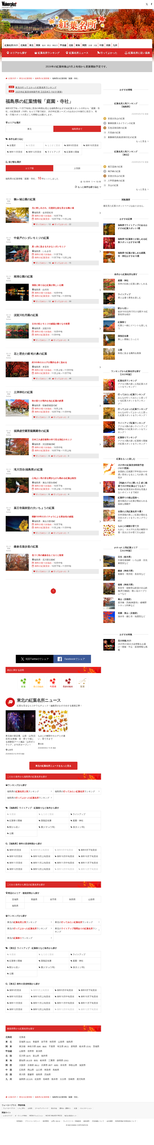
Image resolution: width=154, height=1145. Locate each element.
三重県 (51, 1060)
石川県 (22, 1055)
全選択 (12, 145)
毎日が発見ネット (71, 1116)
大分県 (63, 1079)
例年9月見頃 (72, 145)
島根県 (56, 1069)
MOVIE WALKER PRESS (54, 1116)
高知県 (47, 1074)
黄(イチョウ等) (48, 827)
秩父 (66, 1046)
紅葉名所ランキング (49, 52)
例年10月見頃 (92, 145)
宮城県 (15, 899)
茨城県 (96, 1046)
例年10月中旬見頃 (65, 856)
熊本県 (54, 1079)
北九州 (29, 1079)
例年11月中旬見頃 (65, 862)
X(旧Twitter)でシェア (37, 659)
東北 (31, 45)
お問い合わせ (55, 1121)
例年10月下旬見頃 (89, 856)
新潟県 (39, 1051)
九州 (115, 45)
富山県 (36, 1055)
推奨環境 (46, 1121)
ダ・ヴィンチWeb (21, 1116)
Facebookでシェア (75, 659)
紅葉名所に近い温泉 (139, 52)
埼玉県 (60, 1046)
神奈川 (55, 45)
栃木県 (82, 1046)
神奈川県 (32, 1046)
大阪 (95, 45)
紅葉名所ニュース (78, 52)
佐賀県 (38, 1079)
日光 (88, 1046)
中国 (101, 45)
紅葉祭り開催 (72, 151)
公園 (11, 833)
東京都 (22, 1046)
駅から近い (14, 827)
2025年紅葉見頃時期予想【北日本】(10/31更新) (38, 91)
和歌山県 (73, 1065)
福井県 (44, 1055)
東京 (49, 45)
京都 (90, 45)
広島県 (22, 1069)
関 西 (9, 1065)
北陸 (71, 45)
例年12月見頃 (34, 151)
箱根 (39, 1046)
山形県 (91, 899)
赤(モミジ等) (79, 827)
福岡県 (22, 1079)
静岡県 (60, 1060)
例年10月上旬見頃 (41, 856)
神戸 (50, 1065)
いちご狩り (21, 1108)
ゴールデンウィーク (41, 1108)
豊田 (35, 1060)
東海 (78, 45)
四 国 (9, 1074)
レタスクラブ (7, 1116)
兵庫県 (44, 1065)
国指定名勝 (46, 820)
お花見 (30, 1108)
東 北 (9, 1041)
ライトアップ (53, 151)
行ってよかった (108, 52)
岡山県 (31, 1069)
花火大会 (54, 1108)
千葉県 (52, 1046)
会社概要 (110, 1121)
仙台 (28, 1042)
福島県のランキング (23, 791)
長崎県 (46, 1079)
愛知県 (22, 1060)
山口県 (39, 1069)
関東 (38, 45)
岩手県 (53, 899)
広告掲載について (98, 1121)
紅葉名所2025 (11, 45)
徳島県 (39, 1074)
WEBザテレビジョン (36, 1116)
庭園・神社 (78, 820)
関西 (84, 45)
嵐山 (37, 1065)
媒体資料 (86, 1121)
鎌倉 (44, 1046)
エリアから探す (18, 52)
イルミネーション (86, 1108)
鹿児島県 (81, 1079)
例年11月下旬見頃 (89, 862)
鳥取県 (47, 1069)
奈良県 (63, 1065)
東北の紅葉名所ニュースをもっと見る (53, 765)
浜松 (66, 1060)
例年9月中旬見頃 (65, 990)
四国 (108, 45)
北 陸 (9, 1055)
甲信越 (63, 45)
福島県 (15, 905)
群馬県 (74, 1046)
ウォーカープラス (9, 1108)
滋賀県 (82, 1065)
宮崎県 (71, 1079)
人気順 (77, 168)
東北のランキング (22, 922)
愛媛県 (31, 1074)
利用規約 (20, 1121)
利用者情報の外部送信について (125, 1121)
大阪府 (22, 1065)
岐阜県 (43, 1060)
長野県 (31, 1051)
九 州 (9, 1079)
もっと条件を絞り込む (88, 186)
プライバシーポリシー (32, 1121)
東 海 (9, 1060)
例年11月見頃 (15, 151)
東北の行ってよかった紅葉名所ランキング (35, 87)
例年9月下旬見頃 (89, 849)
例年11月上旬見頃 (41, 862)
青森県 (34, 899)
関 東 (9, 1046)
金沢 (28, 1056)
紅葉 (75, 1108)
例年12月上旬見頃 (41, 869)
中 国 (9, 1069)
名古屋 (29, 1060)
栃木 (44, 45)
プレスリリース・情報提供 (72, 1121)
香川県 (22, 1074)
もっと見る (141, 141)
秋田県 (72, 899)
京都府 (31, 1065)
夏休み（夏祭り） (66, 1108)
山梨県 (22, 1051)
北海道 (23, 45)
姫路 (56, 1065)
